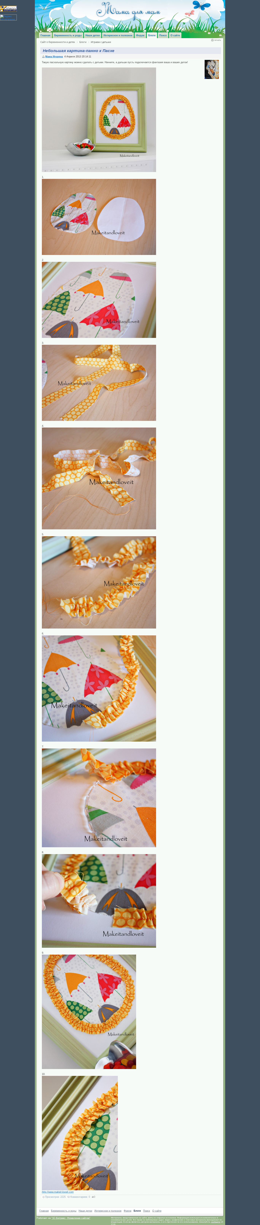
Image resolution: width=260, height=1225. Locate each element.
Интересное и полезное (107, 1210)
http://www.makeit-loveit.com (58, 1191)
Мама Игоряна (54, 56)
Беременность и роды (63, 1210)
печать (217, 40)
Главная (44, 1210)
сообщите (215, 1222)
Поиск (146, 1210)
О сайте (156, 1210)
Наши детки (85, 1210)
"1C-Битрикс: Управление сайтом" (70, 1218)
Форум (127, 1210)
